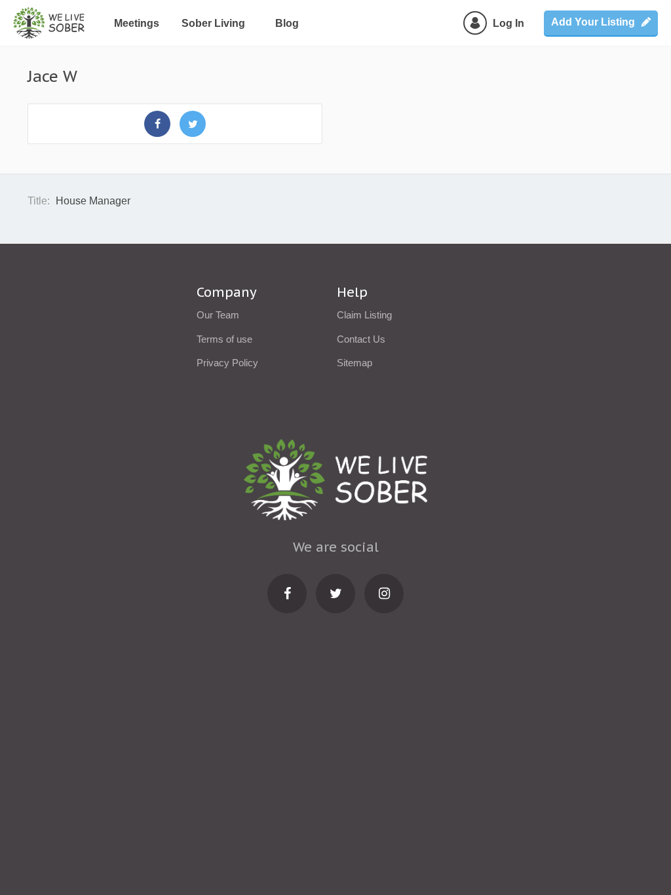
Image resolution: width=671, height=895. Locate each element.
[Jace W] (157, 124)
